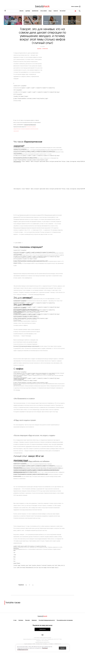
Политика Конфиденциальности (47, 620)
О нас (14, 620)
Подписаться (42, 629)
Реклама (27, 620)
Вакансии (34, 620)
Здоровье (39, 48)
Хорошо (62, 648)
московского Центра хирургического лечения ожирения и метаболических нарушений (25, 129)
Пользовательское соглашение (65, 620)
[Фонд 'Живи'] (75, 11)
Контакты (21, 620)
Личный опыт (45, 48)
